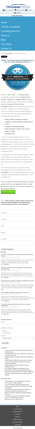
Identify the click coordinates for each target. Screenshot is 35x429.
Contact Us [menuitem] (6, 48)
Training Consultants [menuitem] (10, 27)
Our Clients (17, 414)
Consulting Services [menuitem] (10, 31)
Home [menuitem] (2, 22)
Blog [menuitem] (3, 40)
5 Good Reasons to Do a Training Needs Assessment (17, 381)
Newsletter (18, 12)
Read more (6, 264)
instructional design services (13, 202)
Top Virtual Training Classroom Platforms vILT (15, 391)
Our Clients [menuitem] (6, 44)
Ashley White (9, 53)
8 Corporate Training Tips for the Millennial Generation (17, 396)
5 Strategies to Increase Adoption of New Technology (17, 389)
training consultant (10, 200)
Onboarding (17, 424)
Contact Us (29, 10)
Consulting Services (17, 411)
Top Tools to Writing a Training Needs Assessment (17, 384)
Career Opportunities (9, 10)
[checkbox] (17, 332)
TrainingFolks (5, 172)
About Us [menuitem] (5, 35)
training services (26, 202)
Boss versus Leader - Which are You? (14, 399)
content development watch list (9, 204)
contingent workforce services (23, 99)
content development (23, 204)
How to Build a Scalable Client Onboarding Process (17, 368)
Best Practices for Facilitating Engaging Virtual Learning (18, 370)
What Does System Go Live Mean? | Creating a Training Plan (19, 371)
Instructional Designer (17, 422)
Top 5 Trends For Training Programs (13, 382)
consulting (9, 99)
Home (17, 406)
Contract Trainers (17, 409)
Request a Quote (21, 10)
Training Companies (17, 419)
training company (24, 94)
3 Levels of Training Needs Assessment (14, 397)
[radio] (17, 331)
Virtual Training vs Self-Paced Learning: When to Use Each (19, 360)
